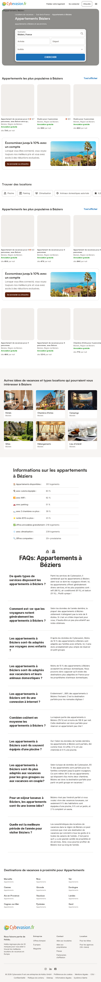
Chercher (50, 57)
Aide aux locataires (64, 941)
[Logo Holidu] (14, 4)
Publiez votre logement (55, 4)
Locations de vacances (24, 14)
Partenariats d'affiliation (61, 956)
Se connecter (74, 4)
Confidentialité (19, 978)
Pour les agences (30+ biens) (86, 946)
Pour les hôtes (85, 941)
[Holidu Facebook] (55, 969)
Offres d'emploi (39, 941)
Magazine (37, 949)
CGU (92, 974)
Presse (59, 951)
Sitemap (49, 978)
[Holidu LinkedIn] (50, 969)
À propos (36, 945)
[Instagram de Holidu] (45, 969)
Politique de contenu (36, 978)
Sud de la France (43, 14)
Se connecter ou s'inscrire (17, 164)
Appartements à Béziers (62, 14)
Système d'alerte (80, 978)
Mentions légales (81, 974)
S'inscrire (87, 4)
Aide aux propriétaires (62, 946)
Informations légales (63, 978)
